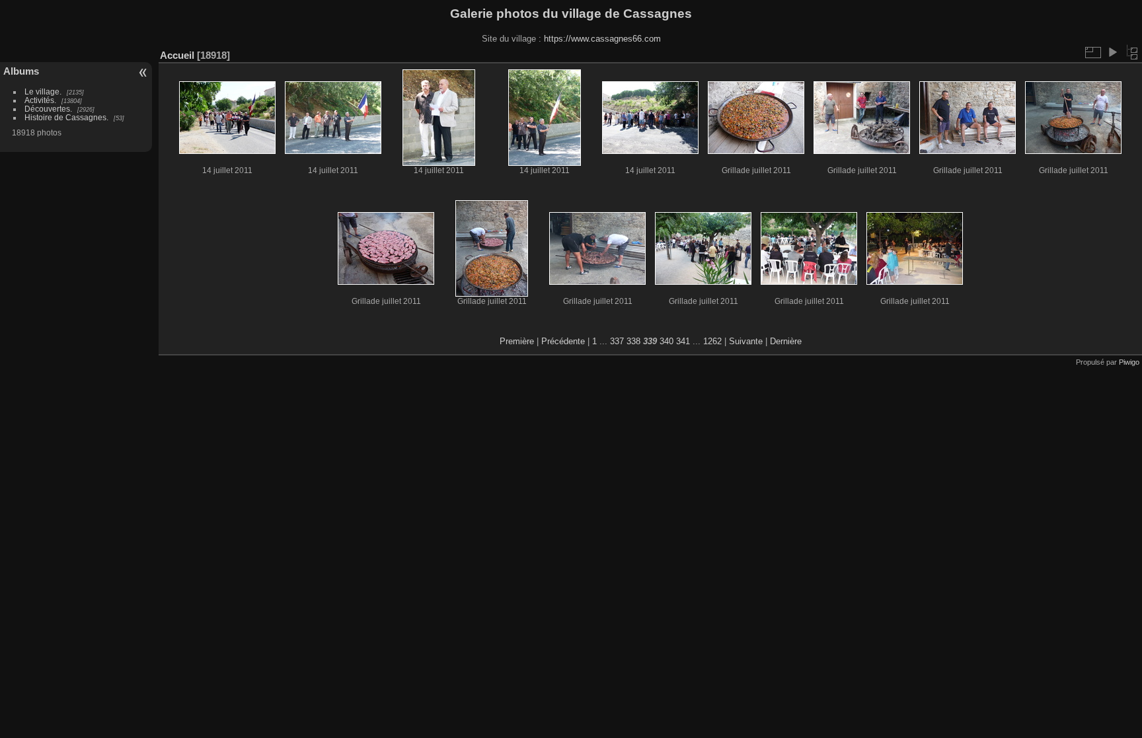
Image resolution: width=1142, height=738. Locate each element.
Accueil (177, 55)
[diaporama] (1112, 52)
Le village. (42, 91)
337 (617, 341)
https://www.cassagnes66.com (602, 39)
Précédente (563, 341)
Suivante (746, 341)
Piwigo (1129, 362)
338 (633, 341)
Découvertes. (48, 108)
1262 (712, 341)
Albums (21, 71)
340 (666, 341)
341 (683, 341)
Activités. (40, 100)
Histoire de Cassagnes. (66, 117)
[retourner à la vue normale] (1132, 52)
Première (517, 341)
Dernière (786, 341)
